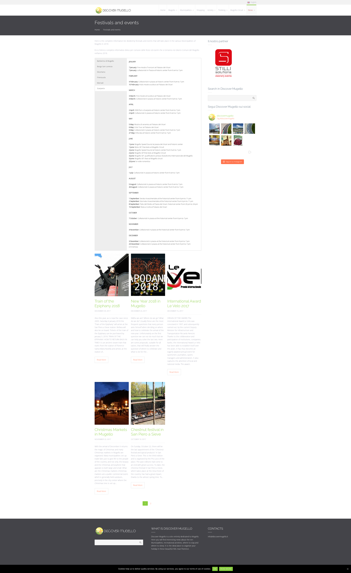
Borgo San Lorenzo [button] (105, 66)
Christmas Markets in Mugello (111, 432)
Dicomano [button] (101, 72)
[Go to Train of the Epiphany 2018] (112, 275)
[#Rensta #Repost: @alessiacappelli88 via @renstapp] (226, 152)
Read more (225, 569)
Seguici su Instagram (234, 161)
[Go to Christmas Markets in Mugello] (112, 403)
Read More (101, 359)
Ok (215, 569)
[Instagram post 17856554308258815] (226, 140)
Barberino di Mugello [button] (105, 61)
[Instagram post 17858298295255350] (238, 140)
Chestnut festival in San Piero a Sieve (147, 432)
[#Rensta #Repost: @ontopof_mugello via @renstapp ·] (226, 128)
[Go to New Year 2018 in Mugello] (148, 275)
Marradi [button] (100, 83)
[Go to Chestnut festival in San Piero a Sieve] (148, 403)
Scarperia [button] (101, 88)
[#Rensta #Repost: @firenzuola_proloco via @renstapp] (214, 140)
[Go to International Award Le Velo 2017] (184, 275)
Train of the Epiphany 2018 (107, 303)
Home (97, 29)
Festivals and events (112, 29)
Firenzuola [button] (101, 77)
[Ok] (347, 569)
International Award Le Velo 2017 (184, 303)
